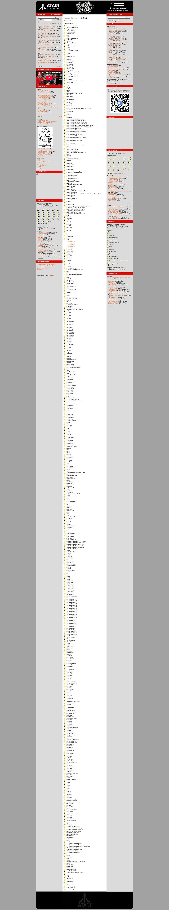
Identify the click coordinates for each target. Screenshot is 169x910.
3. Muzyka (111, 235)
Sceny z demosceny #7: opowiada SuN (47, 34)
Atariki (38, 159)
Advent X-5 (68, 161)
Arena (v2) (68, 568)
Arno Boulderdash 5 (70, 622)
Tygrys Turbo (111, 288)
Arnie (66, 597)
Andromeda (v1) (69, 443)
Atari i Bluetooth (111, 280)
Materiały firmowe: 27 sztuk (44, 152)
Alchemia (68, 292)
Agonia (67, 233)
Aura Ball (67, 855)
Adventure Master (70, 189)
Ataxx (67, 790)
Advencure (68, 160)
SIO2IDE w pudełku (112, 302)
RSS (58, 19)
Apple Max (68, 507)
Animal (67, 463)
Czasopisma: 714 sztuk (43, 148)
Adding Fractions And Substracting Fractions (77, 145)
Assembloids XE (69, 651)
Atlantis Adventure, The (71, 799)
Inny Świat (40, 253)
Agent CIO (68, 229)
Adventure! (68, 201)
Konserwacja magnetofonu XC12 (45, 97)
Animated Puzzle (69, 468)
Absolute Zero (69, 82)
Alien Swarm (68, 349)
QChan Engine (41, 114)
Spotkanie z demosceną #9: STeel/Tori (47, 28)
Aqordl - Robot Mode (71, 516)
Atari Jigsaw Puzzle (70, 735)
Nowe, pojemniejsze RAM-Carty (115, 206)
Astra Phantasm (69, 669)
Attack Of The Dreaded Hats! (72, 826)
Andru (67, 449)
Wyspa (39, 246)
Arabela (67, 522)
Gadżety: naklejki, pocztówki (115, 212)
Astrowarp (68, 696)
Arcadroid (68, 553)
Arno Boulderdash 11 (71, 602)
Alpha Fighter (69, 379)
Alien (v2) (68, 313)
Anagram (67, 431)
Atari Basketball (69, 716)
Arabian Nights (69, 527)
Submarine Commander (43, 233)
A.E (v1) (67, 47)
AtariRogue (68, 774)
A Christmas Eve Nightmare (72, 26)
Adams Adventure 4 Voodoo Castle (74, 132)
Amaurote (68, 407)
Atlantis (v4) (68, 797)
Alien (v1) (68, 312)
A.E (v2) (67, 49)
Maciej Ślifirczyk (112, 197)
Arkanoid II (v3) (69, 588)
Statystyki (39, 269)
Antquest (68, 500)
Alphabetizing (69, 393)
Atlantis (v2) (68, 794)
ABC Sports (68, 58)
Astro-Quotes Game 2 (71, 683)
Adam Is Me (68, 117)
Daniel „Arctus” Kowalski (114, 184)
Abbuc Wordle (69, 70)
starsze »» (59, 66)
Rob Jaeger (111, 193)
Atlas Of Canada (69, 803)
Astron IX (68, 693)
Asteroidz (68, 667)
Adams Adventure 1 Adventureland (74, 119)
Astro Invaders (69, 673)
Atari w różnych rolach (113, 301)
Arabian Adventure (70, 526)
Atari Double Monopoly (71, 727)
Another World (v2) (70, 478)
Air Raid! (67, 257)
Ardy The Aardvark (70, 564)
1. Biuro (111, 230)
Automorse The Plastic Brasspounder (75, 861)
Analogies (68, 436)
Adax (66, 142)
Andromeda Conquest (71, 446)
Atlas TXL (68, 805)
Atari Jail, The (69, 733)
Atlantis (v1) (68, 793)
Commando (40, 238)
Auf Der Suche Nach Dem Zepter (73, 849)
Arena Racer (68, 571)
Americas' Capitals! (70, 420)
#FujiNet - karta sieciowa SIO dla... (116, 58)
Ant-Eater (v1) (69, 481)
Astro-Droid (68, 680)
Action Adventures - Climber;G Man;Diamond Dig (78, 108)
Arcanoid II (68, 554)
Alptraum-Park (69, 396)
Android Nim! (69, 442)
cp (130, 157)
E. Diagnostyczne (113, 258)
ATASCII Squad (69, 67)
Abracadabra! (69, 79)
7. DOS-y (111, 244)
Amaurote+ (68, 410)
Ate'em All (68, 791)
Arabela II (68, 524)
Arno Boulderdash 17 (71, 611)
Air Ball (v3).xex (71, 244)
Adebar (67, 154)
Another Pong (69, 474)
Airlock (67, 275)
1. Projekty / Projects (113, 65)
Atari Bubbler (69, 721)
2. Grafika (111, 233)
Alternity (67, 402)
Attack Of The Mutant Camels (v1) (74, 828)
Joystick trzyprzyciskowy (114, 291)
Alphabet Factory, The (71, 385)
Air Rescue (68, 258)
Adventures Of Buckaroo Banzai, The (75, 209)
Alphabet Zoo (69, 391)
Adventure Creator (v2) (71, 178)
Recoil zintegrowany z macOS (45, 62)
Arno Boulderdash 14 (71, 606)
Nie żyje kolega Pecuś (43, 39)
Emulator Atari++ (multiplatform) (44, 122)
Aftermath (68, 222)
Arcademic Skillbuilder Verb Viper (74, 548)
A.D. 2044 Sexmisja (70, 45)
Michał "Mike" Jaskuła (113, 181)
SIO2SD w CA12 (112, 283)
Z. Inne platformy (113, 263)
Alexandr (67, 295)
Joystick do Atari (112, 287)
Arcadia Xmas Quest (70, 551)
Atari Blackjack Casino (71, 718)
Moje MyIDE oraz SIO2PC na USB (116, 293)
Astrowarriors (69, 698)
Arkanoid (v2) (69, 582)
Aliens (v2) (68, 358)
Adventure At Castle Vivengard (73, 171)
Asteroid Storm (69, 660)
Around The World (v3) (71, 634)
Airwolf (67, 277)
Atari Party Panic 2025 (71, 742)
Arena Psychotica (70, 570)
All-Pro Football (69, 365)
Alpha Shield (68, 382)
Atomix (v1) (68, 815)
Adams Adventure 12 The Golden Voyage (76, 123)
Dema (120, 21)
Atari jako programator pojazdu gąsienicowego (119, 277)
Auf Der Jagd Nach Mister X (72, 847)
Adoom (67, 157)
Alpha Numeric (69, 377)
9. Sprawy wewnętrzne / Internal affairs (117, 74)
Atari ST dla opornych (43, 110)
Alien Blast (68, 338)
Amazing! (68, 416)
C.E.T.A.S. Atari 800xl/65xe (114, 37)
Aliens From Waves (70, 359)
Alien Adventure (69, 321)
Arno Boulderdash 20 (71, 617)
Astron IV (68, 692)
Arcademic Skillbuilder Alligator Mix (74, 544)
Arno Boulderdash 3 (70, 619)
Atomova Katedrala (70, 820)
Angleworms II (69, 460)
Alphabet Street (69, 388)
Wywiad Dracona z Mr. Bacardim (116, 178)
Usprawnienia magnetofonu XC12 (45, 95)
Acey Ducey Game (70, 99)
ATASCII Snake (69, 65)
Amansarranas (69, 405)
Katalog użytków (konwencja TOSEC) (116, 267)
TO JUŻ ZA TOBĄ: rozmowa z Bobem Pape (118, 191)
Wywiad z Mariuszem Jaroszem (115, 177)
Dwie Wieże (40, 250)
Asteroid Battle (69, 657)
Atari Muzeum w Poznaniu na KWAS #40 (47, 36)
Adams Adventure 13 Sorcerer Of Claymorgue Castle (79, 125)
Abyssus (67, 90)
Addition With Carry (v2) (71, 151)
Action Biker (68, 109)
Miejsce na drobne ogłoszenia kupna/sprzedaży (119, 215)
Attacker (67, 838)
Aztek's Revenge (69, 889)
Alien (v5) (68, 318)
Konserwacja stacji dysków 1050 (45, 96)
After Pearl (68, 221)
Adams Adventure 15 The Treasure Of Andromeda (78, 126)
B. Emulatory (112, 251)
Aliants (67, 310)
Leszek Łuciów (111, 190)
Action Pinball (69, 111)
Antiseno (67, 495)
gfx (130, 159)
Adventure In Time (70, 186)
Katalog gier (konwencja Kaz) (44, 203)
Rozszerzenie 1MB (112, 290)
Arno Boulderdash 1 (70, 599)
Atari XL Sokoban (70, 767)
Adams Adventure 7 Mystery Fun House (75, 137)
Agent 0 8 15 (68, 224)
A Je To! (67, 36)
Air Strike (67, 262)
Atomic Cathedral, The (71, 809)
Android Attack (69, 440)
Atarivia (67, 782)
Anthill (67, 484)
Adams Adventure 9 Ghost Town (74, 140)
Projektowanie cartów (113, 286)
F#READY (110, 182)
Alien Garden (68, 345)
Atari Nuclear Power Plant (72, 739)
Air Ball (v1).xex (71, 241)
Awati (67, 876)
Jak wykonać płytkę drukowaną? (116, 295)
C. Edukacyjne (113, 253)
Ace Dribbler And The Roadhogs (73, 93)
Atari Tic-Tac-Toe (69, 759)
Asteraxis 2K (68, 655)
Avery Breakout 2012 (70, 870)
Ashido (67, 645)
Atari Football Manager (71, 728)
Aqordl (67, 515)
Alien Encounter (69, 344)
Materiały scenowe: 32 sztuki (44, 150)
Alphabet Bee (69, 384)
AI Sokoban (68, 62)
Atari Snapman (69, 753)
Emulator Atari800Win (42, 120)
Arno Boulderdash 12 (71, 603)
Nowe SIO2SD (111, 282)
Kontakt (39, 168)
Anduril (67, 451)
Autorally (67, 863)
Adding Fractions (70, 143)
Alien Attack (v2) (69, 330)
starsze (60, 116)
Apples (67, 512)
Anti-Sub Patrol (69, 487)
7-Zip (50, 228)
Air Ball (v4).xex (71, 246)
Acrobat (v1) (68, 103)
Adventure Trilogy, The (71, 198)
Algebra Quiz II (69, 307)
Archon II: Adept (41, 244)
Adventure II (68, 183)
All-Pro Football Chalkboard (72, 367)
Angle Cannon (69, 457)
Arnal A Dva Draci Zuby (71, 596)
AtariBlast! (68, 771)
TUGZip (52, 228)
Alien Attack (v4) (69, 333)
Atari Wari (68, 764)
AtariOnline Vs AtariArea (71, 773)
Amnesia (67, 422)
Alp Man (67, 376)
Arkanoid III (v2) (69, 591)
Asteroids (68, 661)
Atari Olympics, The (70, 741)
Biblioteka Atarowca (42, 126)
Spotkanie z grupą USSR (43, 50)
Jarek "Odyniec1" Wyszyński (115, 198)
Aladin (67, 284)
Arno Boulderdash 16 (71, 609)
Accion (67, 91)
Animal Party (68, 464)
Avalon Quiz (68, 867)
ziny (120, 171)
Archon (39, 247)
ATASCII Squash (69, 68)
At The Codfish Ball (70, 703)
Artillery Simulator (70, 640)
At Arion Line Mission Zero (72, 701)
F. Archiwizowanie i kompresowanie (118, 260)
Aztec (67, 884)
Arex (66, 573)
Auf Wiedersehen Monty (71, 850)
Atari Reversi (68, 745)
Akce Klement (69, 280)
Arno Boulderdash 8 (70, 626)
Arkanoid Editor (69, 583)
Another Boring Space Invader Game (75, 472)
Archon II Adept (69, 561)
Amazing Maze (69, 414)
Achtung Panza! (69, 100)
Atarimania (39, 163)
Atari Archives (40, 164)
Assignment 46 (69, 652)
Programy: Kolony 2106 (113, 210)
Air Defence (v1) (69, 251)
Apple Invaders (69, 506)
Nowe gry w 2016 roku (43, 104)
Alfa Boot (68, 300)
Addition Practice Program (72, 148)
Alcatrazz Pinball (69, 290)
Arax (66, 530)
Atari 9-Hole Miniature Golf (72, 712)
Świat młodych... (112, 27)
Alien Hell (68, 347)
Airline (67, 272)
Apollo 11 (68, 504)
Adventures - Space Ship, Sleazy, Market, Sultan (77, 206)
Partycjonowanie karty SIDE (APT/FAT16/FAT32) (49, 107)
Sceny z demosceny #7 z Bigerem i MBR (47, 56)
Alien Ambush (69, 323)
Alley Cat (67, 368)
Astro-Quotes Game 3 (71, 684)
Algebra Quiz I (69, 306)
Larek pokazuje (41, 102)
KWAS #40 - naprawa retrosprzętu (46, 54)
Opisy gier (39, 231)
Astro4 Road (68, 686)
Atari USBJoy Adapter (113, 209)
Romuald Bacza (112, 187)
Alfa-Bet (67, 301)
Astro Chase (68, 672)
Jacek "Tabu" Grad (112, 194)
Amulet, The (68, 426)
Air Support (68, 265)
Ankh (66, 471)
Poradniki (39, 89)
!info (120, 161)
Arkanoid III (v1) (69, 590)
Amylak (67, 428)
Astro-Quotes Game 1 (71, 681)
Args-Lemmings (69, 574)
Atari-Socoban (69, 770)
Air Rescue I (68, 260)
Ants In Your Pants (70, 501)
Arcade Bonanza (69, 536)
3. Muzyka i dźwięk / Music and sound (117, 67)
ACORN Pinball (69, 61)
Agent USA (68, 230)
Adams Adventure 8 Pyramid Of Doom (75, 139)
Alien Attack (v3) (69, 332)
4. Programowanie (114, 237)
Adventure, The (69, 203)
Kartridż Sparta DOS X (43, 94)
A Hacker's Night (69, 33)
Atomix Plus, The (70, 818)
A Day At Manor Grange (71, 27)
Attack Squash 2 (69, 837)
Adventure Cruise (70, 180)
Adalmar (67, 116)
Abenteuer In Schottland (71, 74)
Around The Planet (70, 629)
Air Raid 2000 (68, 255)
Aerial (67, 215)
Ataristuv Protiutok (70, 780)
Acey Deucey (68, 97)
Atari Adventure (69, 713)
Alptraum (68, 394)
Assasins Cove (69, 646)
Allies (67, 370)
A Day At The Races (70, 29)
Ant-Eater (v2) (69, 483)
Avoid (67, 875)
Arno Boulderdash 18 (71, 613)
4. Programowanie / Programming (116, 69)
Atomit (67, 812)
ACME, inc (68, 59)
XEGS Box (110, 300)
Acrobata (67, 106)
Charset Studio (111, 53)
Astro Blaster (68, 670)
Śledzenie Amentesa (113, 188)
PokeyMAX (110, 49)
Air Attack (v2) (69, 236)
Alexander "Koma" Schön (114, 195)
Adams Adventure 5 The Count (73, 134)
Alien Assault (69, 324)
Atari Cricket (68, 724)
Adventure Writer (69, 199)
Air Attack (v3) (69, 238)
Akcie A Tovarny (69, 283)
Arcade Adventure (70, 533)
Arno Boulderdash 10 (71, 600)
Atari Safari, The (69, 750)
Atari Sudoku (68, 754)
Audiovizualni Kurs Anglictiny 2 (73, 844)
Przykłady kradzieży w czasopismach (117, 42)
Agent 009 (68, 225)
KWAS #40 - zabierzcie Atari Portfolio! (46, 52)
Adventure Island (70, 187)
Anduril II (67, 452)
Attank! (67, 840)
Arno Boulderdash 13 (71, 605)
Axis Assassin (69, 881)
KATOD (110, 185)
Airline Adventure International (73, 274)
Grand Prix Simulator (42, 256)
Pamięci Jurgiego (42, 33)
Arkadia (67, 576)
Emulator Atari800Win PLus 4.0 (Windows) (47, 121)
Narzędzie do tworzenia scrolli (45, 92)
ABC (66, 55)
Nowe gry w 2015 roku (43, 105)
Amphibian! (68, 425)
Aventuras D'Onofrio (70, 869)
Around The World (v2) (71, 632)
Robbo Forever (41, 241)
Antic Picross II (69, 492)
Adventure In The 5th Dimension (73, 184)
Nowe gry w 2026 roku (43, 90)
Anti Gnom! (68, 486)
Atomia (67, 808)
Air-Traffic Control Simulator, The (74, 269)
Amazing (67, 413)
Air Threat (68, 266)
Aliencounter (68, 355)
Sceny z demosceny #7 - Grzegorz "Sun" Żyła (49, 40)
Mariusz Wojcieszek (113, 186)
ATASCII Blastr (69, 64)
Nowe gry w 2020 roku (43, 98)
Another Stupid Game (71, 475)
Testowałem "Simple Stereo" (114, 289)
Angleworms (68, 458)
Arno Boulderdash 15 (71, 608)
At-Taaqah (68, 704)
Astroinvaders (69, 689)
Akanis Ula (68, 278)
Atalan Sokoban (69, 707)
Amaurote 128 (69, 408)
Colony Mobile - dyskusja (43, 267)
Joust (39, 237)
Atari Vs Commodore (70, 762)
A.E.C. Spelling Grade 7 (71, 52)
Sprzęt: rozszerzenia (113, 211)
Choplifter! (40, 236)
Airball (67, 271)
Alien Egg (68, 342)
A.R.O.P (67, 53)
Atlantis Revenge (70, 802)
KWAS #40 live (41, 49)
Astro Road (68, 677)
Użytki (115, 21)
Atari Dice (68, 725)
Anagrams (68, 432)
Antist (67, 498)
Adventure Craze (69, 174)
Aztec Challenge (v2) (70, 887)
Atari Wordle (68, 765)
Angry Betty (68, 461)
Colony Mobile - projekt (42, 268)
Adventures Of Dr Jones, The (73, 212)
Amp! (67, 423)
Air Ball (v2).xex (71, 243)
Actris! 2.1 (68, 114)
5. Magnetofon (113, 240)
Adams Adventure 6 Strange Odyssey (75, 135)
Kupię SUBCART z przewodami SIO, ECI (117, 56)
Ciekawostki (111, 35)
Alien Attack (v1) (69, 329)
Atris (66, 823)
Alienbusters (68, 353)
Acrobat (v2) (68, 105)
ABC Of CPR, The (70, 56)
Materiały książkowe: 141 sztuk (45, 151)
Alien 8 (67, 320)
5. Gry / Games (111, 70)
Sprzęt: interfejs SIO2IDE (114, 217)
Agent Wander (69, 232)
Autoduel (68, 860)
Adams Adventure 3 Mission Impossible (75, 131)
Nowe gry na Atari (112, 32)
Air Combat (68, 249)
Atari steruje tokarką (113, 303)
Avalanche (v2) (69, 866)
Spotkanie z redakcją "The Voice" (45, 47)
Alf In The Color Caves (71, 298)
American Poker (69, 417)
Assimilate (68, 654)
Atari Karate (68, 736)
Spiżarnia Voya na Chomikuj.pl (44, 154)
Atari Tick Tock (69, 760)
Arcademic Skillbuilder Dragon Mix (74, 545)
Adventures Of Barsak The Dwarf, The (75, 207)
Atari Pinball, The (70, 744)
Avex (66, 873)
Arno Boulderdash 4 (70, 620)
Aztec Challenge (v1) (70, 886)
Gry (111, 21)
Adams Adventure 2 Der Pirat (73, 128)
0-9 (39, 209)
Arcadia (67, 550)
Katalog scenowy (111, 155)
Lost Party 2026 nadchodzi (44, 42)
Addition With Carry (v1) (71, 149)
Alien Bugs (68, 339)
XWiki (38, 160)
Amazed (67, 411)
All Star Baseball (69, 364)
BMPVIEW (40, 109)
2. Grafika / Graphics (113, 66)
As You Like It (69, 641)
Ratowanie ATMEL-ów (113, 284)
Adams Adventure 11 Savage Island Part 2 (76, 122)
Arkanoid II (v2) (69, 587)
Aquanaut (68, 519)
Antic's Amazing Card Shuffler (73, 493)
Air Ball (67, 239)
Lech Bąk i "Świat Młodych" (114, 180)
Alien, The (68, 352)
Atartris (67, 785)
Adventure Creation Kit (71, 175)
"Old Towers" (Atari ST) (43, 232)
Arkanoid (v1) (69, 580)
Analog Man (68, 434)
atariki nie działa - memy (113, 51)
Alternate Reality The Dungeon (73, 400)
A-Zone (67, 44)
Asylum (67, 700)
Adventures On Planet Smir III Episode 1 (75, 213)
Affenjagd (68, 216)
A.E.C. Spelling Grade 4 (71, 50)
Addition (67, 146)
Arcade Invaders (69, 538)
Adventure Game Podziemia (72, 181)
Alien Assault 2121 (70, 326)
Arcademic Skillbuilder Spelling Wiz (74, 547)
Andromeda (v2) (69, 445)
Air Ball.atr (70, 248)
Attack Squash (69, 835)
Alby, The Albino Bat (70, 289)
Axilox (67, 880)
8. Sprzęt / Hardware (113, 73)
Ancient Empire (69, 437)
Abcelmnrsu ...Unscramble (72, 71)
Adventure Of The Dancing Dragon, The (75, 190)
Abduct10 (68, 73)
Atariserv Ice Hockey (70, 779)
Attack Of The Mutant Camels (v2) (74, 829)
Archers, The (68, 558)
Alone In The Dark (70, 374)
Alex (66, 294)
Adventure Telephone (71, 196)
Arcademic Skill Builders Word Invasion (75, 541)
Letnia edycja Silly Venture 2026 (45, 30)
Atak (66, 706)
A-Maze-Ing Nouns (70, 42)
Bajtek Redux (40, 155)
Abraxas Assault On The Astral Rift (74, 81)
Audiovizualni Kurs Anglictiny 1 (73, 843)
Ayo (66, 883)
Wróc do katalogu (68, 20)
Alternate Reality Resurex (72, 399)
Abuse (67, 85)
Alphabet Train (69, 390)
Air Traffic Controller (70, 268)
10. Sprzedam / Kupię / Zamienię (115, 76)
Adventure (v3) (69, 166)
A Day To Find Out (70, 30)
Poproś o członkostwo (122, 10)
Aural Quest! (68, 857)
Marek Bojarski (111, 199)
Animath (67, 469)
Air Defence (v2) (69, 252)
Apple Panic (68, 509)
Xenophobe (40, 240)
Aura (66, 854)
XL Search (39, 166)
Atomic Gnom (69, 811)
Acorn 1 (67, 102)
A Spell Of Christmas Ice (71, 38)
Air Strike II (68, 263)
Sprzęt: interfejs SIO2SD (114, 218)
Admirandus (68, 155)
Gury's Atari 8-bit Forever (43, 161)
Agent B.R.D (68, 227)
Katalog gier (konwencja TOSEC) (45, 226)
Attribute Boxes (69, 841)
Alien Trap (68, 350)
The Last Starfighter (42, 249)
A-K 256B (68, 41)
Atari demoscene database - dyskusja (46, 265)
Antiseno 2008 (69, 497)
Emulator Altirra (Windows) (43, 123)
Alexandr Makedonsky (71, 297)
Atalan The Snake (70, 710)
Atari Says (68, 751)
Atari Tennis (68, 756)
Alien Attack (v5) (69, 335)
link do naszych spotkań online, (115, 90)
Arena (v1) (68, 567)
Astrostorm (68, 695)
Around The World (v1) (71, 631)
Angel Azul (68, 454)
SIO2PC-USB (111, 281)
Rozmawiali (110, 175)
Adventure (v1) (69, 163)
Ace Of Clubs (69, 96)
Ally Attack (68, 373)
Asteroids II (68, 664)
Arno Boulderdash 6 (70, 623)
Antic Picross (69, 490)
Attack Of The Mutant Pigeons (73, 831)
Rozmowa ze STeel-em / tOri (44, 23)
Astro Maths (68, 675)
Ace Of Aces (68, 94)
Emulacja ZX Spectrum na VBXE (45, 103)
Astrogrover (68, 687)
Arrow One (68, 635)
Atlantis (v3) (68, 796)
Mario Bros (40, 239)
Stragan (109, 205)
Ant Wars (67, 480)
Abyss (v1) (68, 87)
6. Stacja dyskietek (114, 242)
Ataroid (67, 783)
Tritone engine (41, 112)
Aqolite (67, 513)
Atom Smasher (69, 806)
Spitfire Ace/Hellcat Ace (43, 245)
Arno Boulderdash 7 (70, 625)
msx (125, 164)
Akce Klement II (69, 281)
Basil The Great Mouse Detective (45, 251)
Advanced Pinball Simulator (72, 158)
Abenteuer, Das (69, 77)
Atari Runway (69, 747)
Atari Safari (68, 748)
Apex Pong (68, 503)
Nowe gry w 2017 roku (43, 101)
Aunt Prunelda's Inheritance (72, 852)
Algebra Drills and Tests (71, 304)
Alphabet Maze (69, 387)
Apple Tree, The (69, 510)
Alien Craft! (68, 341)
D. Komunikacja (113, 256)
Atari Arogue (68, 715)
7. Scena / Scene (112, 72)
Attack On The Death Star (72, 832)
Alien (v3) (68, 315)
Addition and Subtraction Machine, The (75, 152)
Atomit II (67, 814)
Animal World (69, 466)
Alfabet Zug (68, 303)
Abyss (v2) (68, 88)
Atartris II (67, 786)
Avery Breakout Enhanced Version (74, 872)
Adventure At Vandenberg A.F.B (73, 172)
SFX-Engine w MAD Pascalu (44, 91)
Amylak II (67, 429)
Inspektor (40, 254)
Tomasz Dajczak (112, 179)
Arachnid (67, 529)
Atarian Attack (69, 776)
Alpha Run (68, 381)
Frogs (39, 234)
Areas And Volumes (70, 565)
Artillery (67, 638)
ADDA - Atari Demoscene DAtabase (116, 153)
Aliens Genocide (69, 361)
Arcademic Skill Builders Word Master (75, 542)
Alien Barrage (69, 336)
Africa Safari (68, 218)
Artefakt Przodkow (70, 637)
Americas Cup (69, 419)
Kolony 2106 (40, 243)
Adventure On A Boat (71, 192)
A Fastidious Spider (70, 32)
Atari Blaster (68, 719)
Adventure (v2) (69, 164)
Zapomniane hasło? (111, 10)
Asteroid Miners (69, 658)
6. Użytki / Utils (111, 71)
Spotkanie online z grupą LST (44, 60)
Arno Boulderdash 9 (70, 628)
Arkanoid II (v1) (69, 585)
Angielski (68, 455)
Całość (41, 228)
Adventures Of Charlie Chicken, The (74, 210)
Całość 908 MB (113, 265)
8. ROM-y (111, 246)
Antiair (67, 489)
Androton (68, 448)
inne (50, 221)
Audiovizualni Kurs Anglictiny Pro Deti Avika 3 (77, 846)
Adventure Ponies (70, 195)
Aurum (67, 858)
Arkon (67, 593)
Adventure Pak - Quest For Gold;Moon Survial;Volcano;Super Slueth (83, 193)
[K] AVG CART (111, 46)
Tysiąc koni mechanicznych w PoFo (46, 26)
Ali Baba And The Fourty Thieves (74, 309)
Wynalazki (109, 276)
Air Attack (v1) (69, 235)
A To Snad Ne (69, 39)
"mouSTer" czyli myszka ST (114, 208)
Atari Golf (68, 730)
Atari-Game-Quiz (69, 768)
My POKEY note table (113, 60)
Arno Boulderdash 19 (71, 614)
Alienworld (68, 362)
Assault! (67, 649)
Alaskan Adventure (70, 286)
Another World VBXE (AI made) (115, 44)
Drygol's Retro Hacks (42, 165)
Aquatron (68, 521)
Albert (67, 287)
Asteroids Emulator (70, 663)
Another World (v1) (70, 477)
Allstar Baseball (69, 371)
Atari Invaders (69, 732)
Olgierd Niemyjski (112, 200)
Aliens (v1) (68, 356)
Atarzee (67, 788)
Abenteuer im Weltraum (71, 76)
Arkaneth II (68, 579)
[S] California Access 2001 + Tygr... (116, 39)
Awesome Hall (69, 878)
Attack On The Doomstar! (72, 834)
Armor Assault (69, 594)
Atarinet (67, 777)
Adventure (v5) (69, 169)
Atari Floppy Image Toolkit (44, 59)
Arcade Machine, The (70, 539)
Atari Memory (69, 738)
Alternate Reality (69, 397)
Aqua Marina (68, 518)
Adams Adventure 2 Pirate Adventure (75, 129)
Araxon (67, 532)
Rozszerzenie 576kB (113, 297)
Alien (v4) (68, 317)
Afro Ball (67, 219)
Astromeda (68, 690)
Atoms (67, 822)
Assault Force (69, 648)
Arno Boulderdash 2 (70, 616)
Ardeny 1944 (68, 562)
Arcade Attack (69, 535)
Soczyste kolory (112, 298)
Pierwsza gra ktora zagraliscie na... (116, 30)
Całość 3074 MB (43, 223)
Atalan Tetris (68, 709)
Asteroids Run (69, 666)
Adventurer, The (69, 204)
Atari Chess (68, 722)
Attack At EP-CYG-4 (70, 825)
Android (67, 439)
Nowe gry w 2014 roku (43, 111)
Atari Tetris (68, 757)
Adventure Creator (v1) (71, 177)
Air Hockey (68, 254)
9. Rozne (111, 249)
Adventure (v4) (69, 167)
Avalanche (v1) (69, 864)
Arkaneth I (68, 577)
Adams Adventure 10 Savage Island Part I (76, 120)
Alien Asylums (69, 327)
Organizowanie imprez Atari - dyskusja (46, 264)
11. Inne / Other (111, 77)
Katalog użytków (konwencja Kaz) (116, 224)
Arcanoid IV (68, 556)
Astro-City (68, 678)
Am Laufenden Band (70, 403)
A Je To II (67, 35)
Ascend (67, 643)
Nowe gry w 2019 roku (43, 99)
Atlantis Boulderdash (71, 800)
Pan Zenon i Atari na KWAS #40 (45, 45)
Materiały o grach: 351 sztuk (44, 153)
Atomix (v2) (68, 817)
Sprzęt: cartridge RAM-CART (115, 213)
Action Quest (69, 113)
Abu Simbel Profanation (71, 84)
